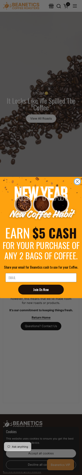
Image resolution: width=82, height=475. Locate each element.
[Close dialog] (77, 181)
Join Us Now (41, 289)
